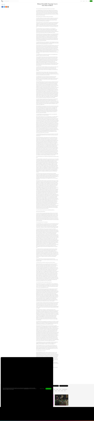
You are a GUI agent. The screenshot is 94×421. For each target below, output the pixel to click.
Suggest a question (55, 385)
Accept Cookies (48, 388)
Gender (54, 389)
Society (62, 390)
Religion (56, 390)
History (60, 389)
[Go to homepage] (2, 1)
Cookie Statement (26, 388)
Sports (64, 390)
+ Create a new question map (63, 385)
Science (59, 390)
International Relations (64, 389)
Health (57, 389)
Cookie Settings (42, 388)
